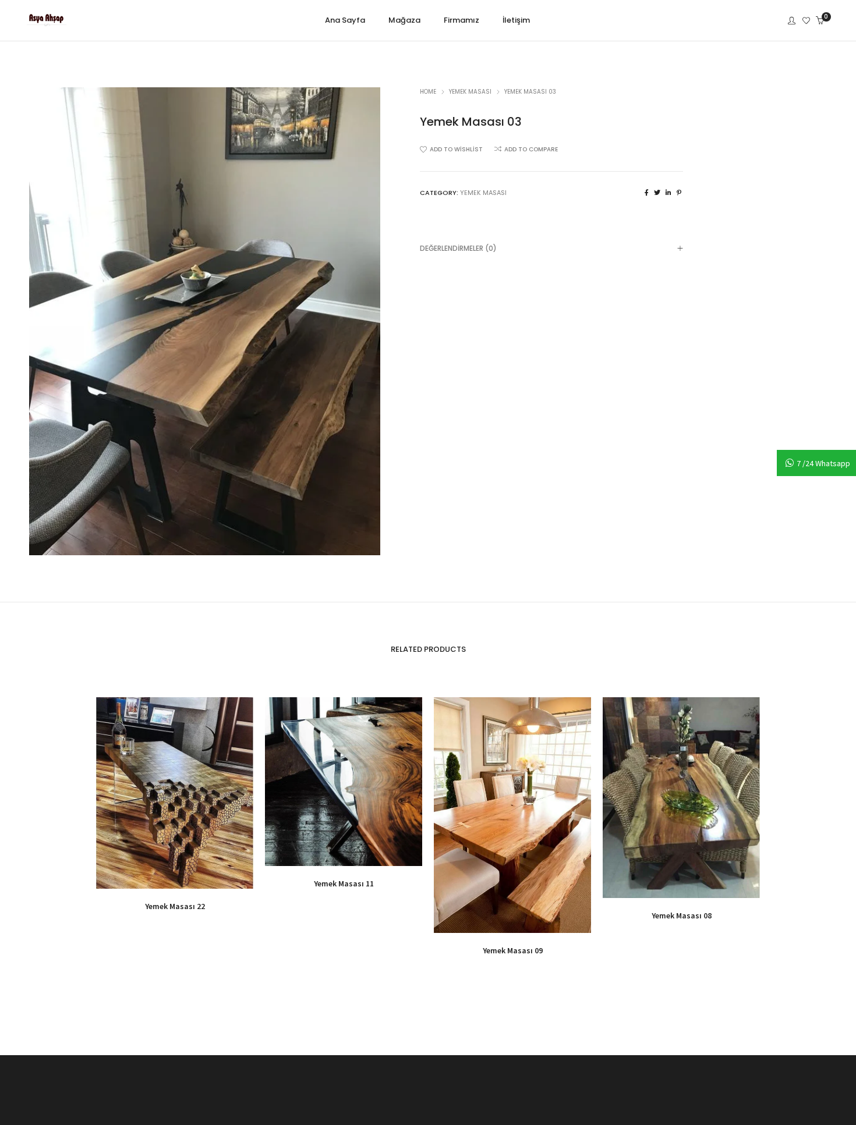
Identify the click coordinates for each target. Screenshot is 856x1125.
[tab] (551, 248)
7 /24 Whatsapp (823, 463)
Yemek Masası (470, 91)
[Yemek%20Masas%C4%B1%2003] (646, 192)
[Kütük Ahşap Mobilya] (46, 21)
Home (428, 91)
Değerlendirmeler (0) (458, 248)
